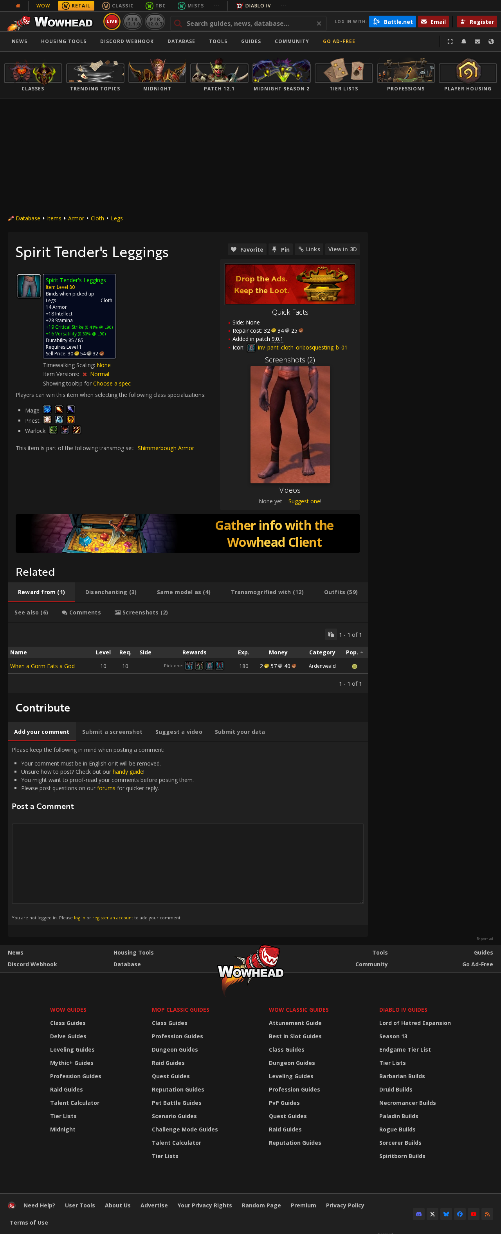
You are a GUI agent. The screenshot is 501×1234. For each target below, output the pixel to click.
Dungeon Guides (175, 1049)
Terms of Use (29, 1222)
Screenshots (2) (290, 359)
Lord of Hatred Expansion (415, 1023)
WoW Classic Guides (299, 1009)
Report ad (485, 939)
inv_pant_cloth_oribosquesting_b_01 (302, 347)
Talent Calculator (74, 1102)
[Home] (52, 21)
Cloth (97, 218)
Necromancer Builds (407, 1102)
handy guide (128, 771)
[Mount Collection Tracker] (188, 533)
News (19, 41)
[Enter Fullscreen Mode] (450, 41)
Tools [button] (218, 41)
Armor (76, 218)
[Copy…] (331, 634)
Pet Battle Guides (177, 1102)
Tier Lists (63, 1116)
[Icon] (29, 286)
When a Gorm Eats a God (42, 666)
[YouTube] (473, 1214)
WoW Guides (68, 1009)
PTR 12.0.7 (155, 21)
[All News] (18, 6)
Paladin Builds (398, 1116)
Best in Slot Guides (295, 1036)
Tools (380, 952)
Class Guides (68, 1023)
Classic (123, 5)
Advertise (154, 1205)
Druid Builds (396, 1089)
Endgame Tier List (405, 1049)
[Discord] (419, 1214)
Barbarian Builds (402, 1076)
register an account (112, 918)
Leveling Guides (72, 1049)
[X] (432, 1214)
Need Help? (39, 1205)
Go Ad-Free (339, 41)
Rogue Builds (397, 1129)
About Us (118, 1205)
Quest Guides (171, 1076)
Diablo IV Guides (403, 1009)
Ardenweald (322, 666)
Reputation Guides (178, 1089)
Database (181, 41)
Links (313, 249)
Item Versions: (62, 374)
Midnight (63, 1129)
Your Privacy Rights (205, 1205)
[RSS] (487, 1214)
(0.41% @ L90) (98, 327)
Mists (195, 5)
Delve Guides (68, 1036)
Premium (303, 1205)
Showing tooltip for (68, 383)
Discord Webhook (127, 41)
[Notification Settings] (464, 41)
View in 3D (342, 249)
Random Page (261, 1205)
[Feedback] (477, 41)
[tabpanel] (188, 658)
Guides (251, 41)
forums (106, 788)
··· (217, 5)
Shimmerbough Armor (166, 448)
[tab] (41, 592)
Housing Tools (134, 952)
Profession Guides (75, 1076)
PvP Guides (284, 1102)
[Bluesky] (446, 1214)
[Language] (491, 41)
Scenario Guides (174, 1116)
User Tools (80, 1205)
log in (79, 918)
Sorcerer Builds (400, 1142)
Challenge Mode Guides (185, 1129)
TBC (160, 5)
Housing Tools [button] (64, 41)
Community (292, 41)
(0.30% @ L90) (91, 334)
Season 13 (393, 1036)
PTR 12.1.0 (132, 21)
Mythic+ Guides (72, 1062)
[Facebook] (460, 1214)
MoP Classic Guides (180, 1009)
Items (54, 218)
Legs (117, 218)
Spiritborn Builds (402, 1156)
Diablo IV (258, 5)
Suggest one (304, 501)
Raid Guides (66, 1089)
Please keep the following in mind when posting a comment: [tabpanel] (103, 833)
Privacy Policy (345, 1205)
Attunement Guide (295, 1023)
